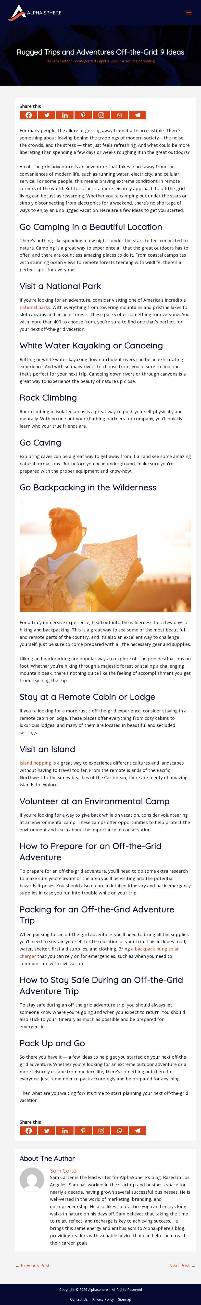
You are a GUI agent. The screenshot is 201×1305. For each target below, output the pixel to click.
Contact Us (79, 1299)
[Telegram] (137, 115)
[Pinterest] (83, 115)
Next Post (182, 1265)
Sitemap (124, 1299)
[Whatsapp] (119, 115)
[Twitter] (46, 115)
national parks (35, 307)
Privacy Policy (103, 1299)
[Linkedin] (65, 115)
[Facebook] (28, 115)
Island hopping (35, 763)
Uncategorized (84, 61)
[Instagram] (101, 115)
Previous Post (32, 1265)
